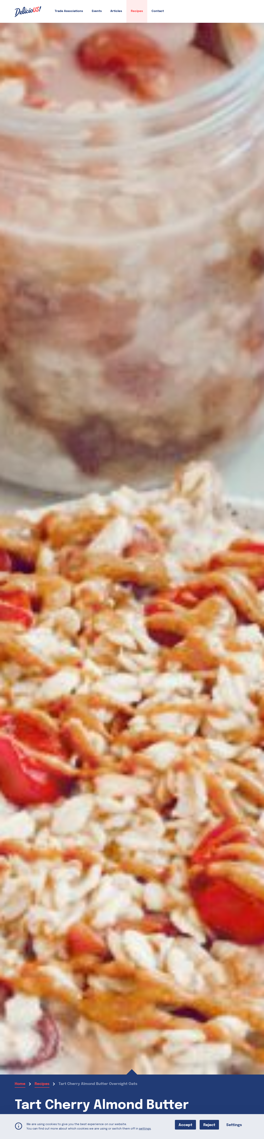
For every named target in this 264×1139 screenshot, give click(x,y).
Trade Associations (69, 11)
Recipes (137, 11)
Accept (185, 1125)
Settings (234, 1125)
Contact (158, 11)
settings (145, 1128)
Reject (209, 1125)
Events (97, 11)
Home (20, 1084)
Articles (116, 11)
